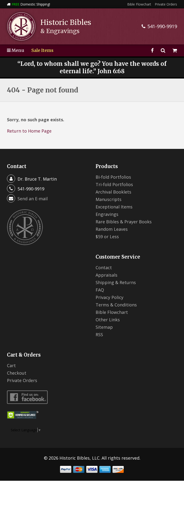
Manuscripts (108, 199)
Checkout (16, 373)
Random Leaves (112, 229)
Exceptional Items (114, 207)
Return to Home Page (29, 131)
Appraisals (106, 275)
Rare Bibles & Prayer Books (124, 222)
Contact (104, 267)
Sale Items (42, 50)
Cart (11, 365)
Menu (17, 50)
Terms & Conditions (116, 305)
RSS (99, 334)
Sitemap (104, 327)
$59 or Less (107, 236)
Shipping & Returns (116, 282)
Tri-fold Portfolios (114, 184)
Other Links (108, 319)
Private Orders (166, 4)
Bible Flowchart (139, 4)
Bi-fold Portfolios (113, 177)
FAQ (100, 290)
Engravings (107, 214)
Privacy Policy (109, 297)
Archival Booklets (113, 192)
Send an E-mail (32, 198)
